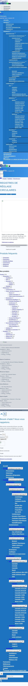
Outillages (12, 79)
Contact (6, 157)
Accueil (6, 20)
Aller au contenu (4, 0)
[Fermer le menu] (0, 462)
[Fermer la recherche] (1, 674)
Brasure (14, 71)
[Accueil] (1, 178)
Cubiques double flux (21, 43)
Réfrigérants (6, 264)
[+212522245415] (9, 3)
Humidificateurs (16, 58)
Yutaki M (14, 142)
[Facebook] (3, 3)
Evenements (9, 29)
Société (5, 468)
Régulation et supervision (16, 81)
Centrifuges (18, 39)
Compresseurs (13, 60)
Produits (9, 194)
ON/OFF (11, 284)
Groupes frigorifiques (18, 53)
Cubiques (17, 41)
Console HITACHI (19, 103)
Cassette (14, 90)
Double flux (18, 44)
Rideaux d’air (13, 151)
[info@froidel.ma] (10, 3)
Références (7, 154)
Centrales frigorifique (8, 261)
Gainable (14, 87)
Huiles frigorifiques (18, 65)
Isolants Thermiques (18, 72)
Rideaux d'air (9, 336)
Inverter (11, 282)
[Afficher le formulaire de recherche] (1, 162)
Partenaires (8, 152)
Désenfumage (13, 149)
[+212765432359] (7, 3)
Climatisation (7, 6)
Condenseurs (16, 51)
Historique (9, 25)
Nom (1, 434)
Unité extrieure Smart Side (20, 95)
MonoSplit (8, 281)
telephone (2, 437)
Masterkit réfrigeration (13, 27)
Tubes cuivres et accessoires (17, 75)
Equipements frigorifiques (12, 299)
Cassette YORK (19, 110)
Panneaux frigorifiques (19, 56)
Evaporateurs (6, 259)
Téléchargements (10, 156)
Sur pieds (17, 49)
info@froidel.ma (5, 352)
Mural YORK (18, 112)
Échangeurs (12, 77)
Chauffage (8, 277)
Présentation (10, 24)
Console (14, 89)
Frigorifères (18, 48)
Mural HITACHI (19, 120)
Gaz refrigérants (17, 63)
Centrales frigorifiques (19, 54)
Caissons (11, 147)
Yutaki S (14, 140)
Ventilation (6, 9)
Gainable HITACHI (20, 102)
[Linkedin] (1, 3)
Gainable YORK (19, 107)
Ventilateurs (13, 146)
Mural (14, 92)
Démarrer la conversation (6, 458)
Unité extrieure (16, 136)
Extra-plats (18, 46)
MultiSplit (8, 286)
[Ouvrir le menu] (1, 175)
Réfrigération (7, 8)
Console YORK (19, 108)
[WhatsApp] (7, 166)
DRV (7, 279)
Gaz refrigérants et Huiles (12, 322)
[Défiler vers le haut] (1, 414)
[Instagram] (5, 3)
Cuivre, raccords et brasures (12, 291)
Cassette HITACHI (20, 105)
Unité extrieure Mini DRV (19, 94)
